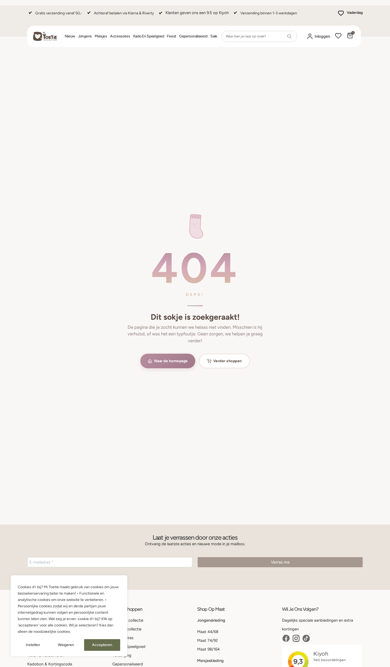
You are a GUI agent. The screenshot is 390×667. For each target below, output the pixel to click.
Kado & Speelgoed (128, 646)
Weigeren (66, 645)
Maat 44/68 (207, 631)
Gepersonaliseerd (193, 36)
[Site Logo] (45, 36)
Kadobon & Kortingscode (49, 664)
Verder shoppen (227, 361)
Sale (213, 36)
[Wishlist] (338, 36)
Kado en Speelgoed (148, 36)
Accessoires (120, 36)
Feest (171, 36)
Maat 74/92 (207, 640)
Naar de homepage (171, 361)
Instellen (33, 645)
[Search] (289, 36)
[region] (69, 615)
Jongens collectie (127, 620)
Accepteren (102, 645)
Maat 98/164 (208, 649)
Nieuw (70, 36)
